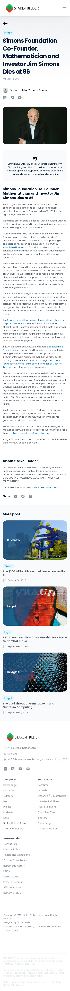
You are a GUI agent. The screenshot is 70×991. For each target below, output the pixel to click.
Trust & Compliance (15, 860)
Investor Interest (13, 882)
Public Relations (47, 806)
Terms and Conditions (16, 855)
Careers (8, 796)
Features (43, 785)
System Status (12, 893)
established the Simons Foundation (31, 245)
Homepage (10, 785)
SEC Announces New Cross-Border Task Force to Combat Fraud (35, 639)
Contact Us (10, 844)
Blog (6, 801)
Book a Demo (11, 876)
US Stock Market (47, 828)
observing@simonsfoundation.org (31, 433)
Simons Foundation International (34, 363)
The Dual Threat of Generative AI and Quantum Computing (29, 705)
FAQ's (6, 871)
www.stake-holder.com (45, 487)
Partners (8, 812)
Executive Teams (48, 812)
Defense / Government (52, 796)
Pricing (7, 806)
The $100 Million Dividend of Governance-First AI (35, 573)
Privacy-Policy (11, 849)
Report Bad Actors (14, 865)
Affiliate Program (13, 887)
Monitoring (44, 823)
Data (6, 817)
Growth (42, 790)
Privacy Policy (27, 926)
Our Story (9, 790)
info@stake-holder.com (21, 748)
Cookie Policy (10, 926)
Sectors (42, 817)
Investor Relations (48, 801)
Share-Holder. (11, 828)
